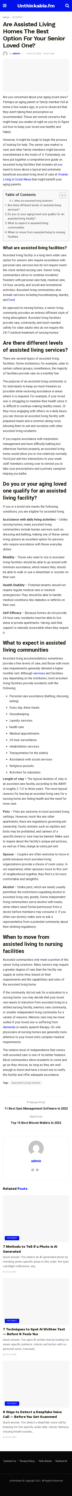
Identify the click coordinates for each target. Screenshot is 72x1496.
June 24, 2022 (33, 53)
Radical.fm (61, 1461)
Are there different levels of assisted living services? (34, 207)
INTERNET (17, 17)
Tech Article (45, 1461)
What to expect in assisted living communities (28, 225)
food (11, 300)
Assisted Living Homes (26, 1083)
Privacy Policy (27, 1461)
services (39, 673)
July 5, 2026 (10, 1354)
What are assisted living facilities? (33, 200)
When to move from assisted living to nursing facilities (36, 234)
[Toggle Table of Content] (60, 195)
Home (6, 17)
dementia (9, 1027)
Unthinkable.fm (36, 5)
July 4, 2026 (10, 1437)
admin (16, 53)
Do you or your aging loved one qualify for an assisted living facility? (36, 216)
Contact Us (9, 1461)
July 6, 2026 (10, 1272)
